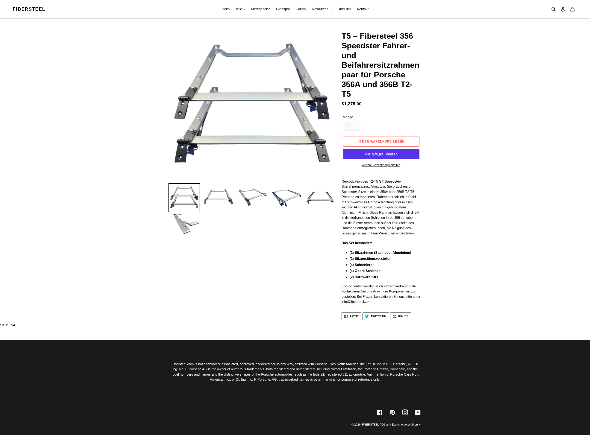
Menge (348, 117)
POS (383, 424)
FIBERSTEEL (29, 9)
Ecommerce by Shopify (406, 424)
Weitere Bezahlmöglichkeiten (381, 165)
